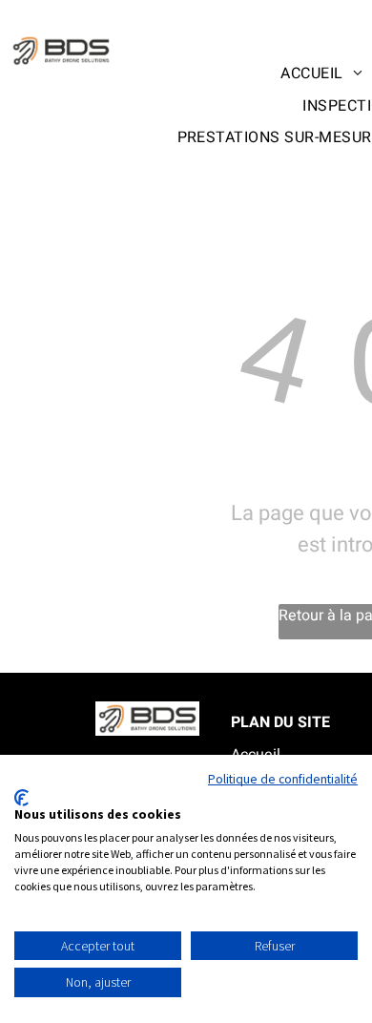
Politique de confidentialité (283, 778)
